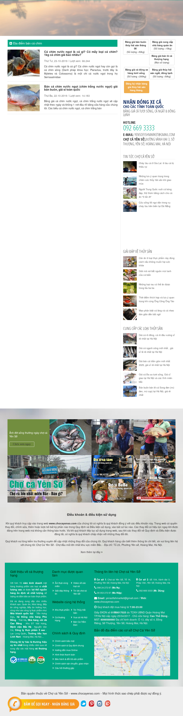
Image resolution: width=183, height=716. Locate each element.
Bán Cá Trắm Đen (79, 623)
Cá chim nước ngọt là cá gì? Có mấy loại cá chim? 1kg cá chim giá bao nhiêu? (81, 53)
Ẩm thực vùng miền (61, 584)
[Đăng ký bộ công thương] (19, 659)
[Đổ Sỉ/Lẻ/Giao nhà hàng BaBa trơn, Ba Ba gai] (112, 490)
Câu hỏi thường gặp (64, 667)
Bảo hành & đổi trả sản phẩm (69, 658)
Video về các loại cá (79, 584)
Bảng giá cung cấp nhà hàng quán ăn (163, 45)
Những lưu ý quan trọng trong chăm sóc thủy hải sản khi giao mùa (155, 179)
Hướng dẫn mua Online (66, 650)
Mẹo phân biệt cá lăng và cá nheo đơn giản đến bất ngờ (156, 312)
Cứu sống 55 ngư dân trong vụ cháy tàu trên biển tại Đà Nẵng (154, 204)
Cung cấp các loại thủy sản (143, 328)
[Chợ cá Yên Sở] (50, 478)
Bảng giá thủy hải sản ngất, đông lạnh (161, 73)
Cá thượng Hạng (60, 619)
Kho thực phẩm (62, 609)
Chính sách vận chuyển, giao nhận (72, 663)
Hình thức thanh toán (65, 654)
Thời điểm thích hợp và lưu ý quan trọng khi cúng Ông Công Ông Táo (156, 299)
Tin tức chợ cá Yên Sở (80, 592)
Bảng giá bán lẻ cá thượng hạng (162, 59)
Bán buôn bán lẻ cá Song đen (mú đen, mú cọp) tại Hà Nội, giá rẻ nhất (156, 391)
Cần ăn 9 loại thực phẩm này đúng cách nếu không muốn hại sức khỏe (156, 261)
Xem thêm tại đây (91, 552)
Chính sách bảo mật (64, 640)
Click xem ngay (22, 444)
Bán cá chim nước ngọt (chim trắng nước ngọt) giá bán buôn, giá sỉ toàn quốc (81, 88)
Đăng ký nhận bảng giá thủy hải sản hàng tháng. (137, 87)
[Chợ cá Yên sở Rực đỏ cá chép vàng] (154, 490)
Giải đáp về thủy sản (137, 251)
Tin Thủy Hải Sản (79, 611)
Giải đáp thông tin (62, 592)
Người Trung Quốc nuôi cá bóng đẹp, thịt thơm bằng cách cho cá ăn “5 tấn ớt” (155, 193)
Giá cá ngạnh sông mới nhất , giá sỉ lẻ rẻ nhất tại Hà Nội (156, 350)
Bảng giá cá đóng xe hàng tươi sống (137, 73)
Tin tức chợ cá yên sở (138, 156)
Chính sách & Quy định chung (69, 645)
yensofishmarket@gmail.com (155, 134)
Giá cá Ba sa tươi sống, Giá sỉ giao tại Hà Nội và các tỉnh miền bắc (155, 378)
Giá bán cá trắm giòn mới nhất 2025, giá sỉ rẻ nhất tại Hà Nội (154, 363)
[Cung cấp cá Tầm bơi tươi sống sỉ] (112, 466)
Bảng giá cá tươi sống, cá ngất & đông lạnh (149, 113)
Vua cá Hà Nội (80, 617)
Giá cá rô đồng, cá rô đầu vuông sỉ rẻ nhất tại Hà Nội (157, 336)
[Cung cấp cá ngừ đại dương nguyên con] (154, 466)
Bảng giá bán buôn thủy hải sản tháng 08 (136, 47)
